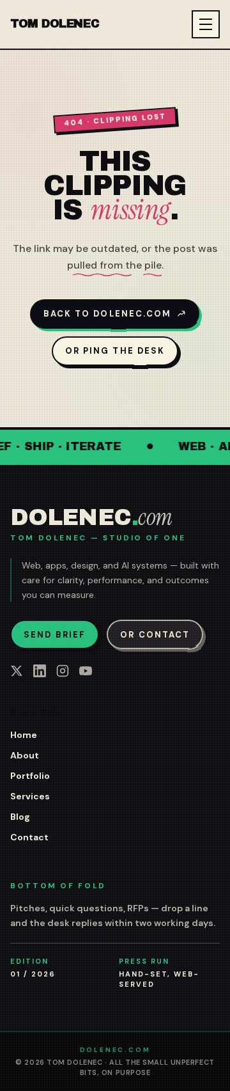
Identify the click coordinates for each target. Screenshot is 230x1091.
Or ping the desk (115, 350)
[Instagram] (62, 670)
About (24, 755)
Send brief (55, 634)
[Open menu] (206, 24)
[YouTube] (85, 670)
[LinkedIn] (39, 670)
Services (30, 796)
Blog (20, 816)
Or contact (155, 634)
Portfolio (30, 775)
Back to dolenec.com (107, 313)
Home (23, 735)
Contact (29, 837)
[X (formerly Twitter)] (16, 670)
